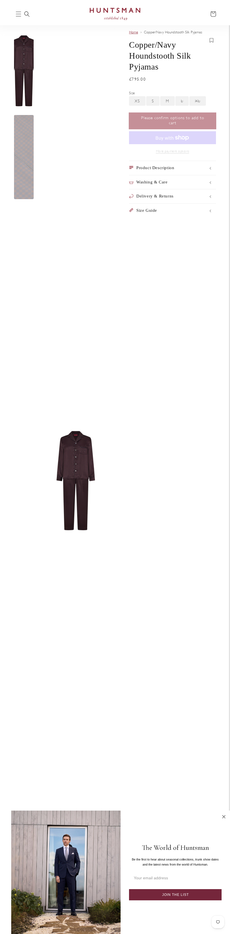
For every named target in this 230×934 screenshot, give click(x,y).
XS (140, 102)
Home (133, 32)
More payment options (172, 151)
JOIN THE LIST (175, 895)
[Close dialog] (223, 816)
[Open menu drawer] (18, 14)
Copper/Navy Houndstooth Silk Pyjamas (173, 32)
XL (200, 102)
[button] (27, 14)
